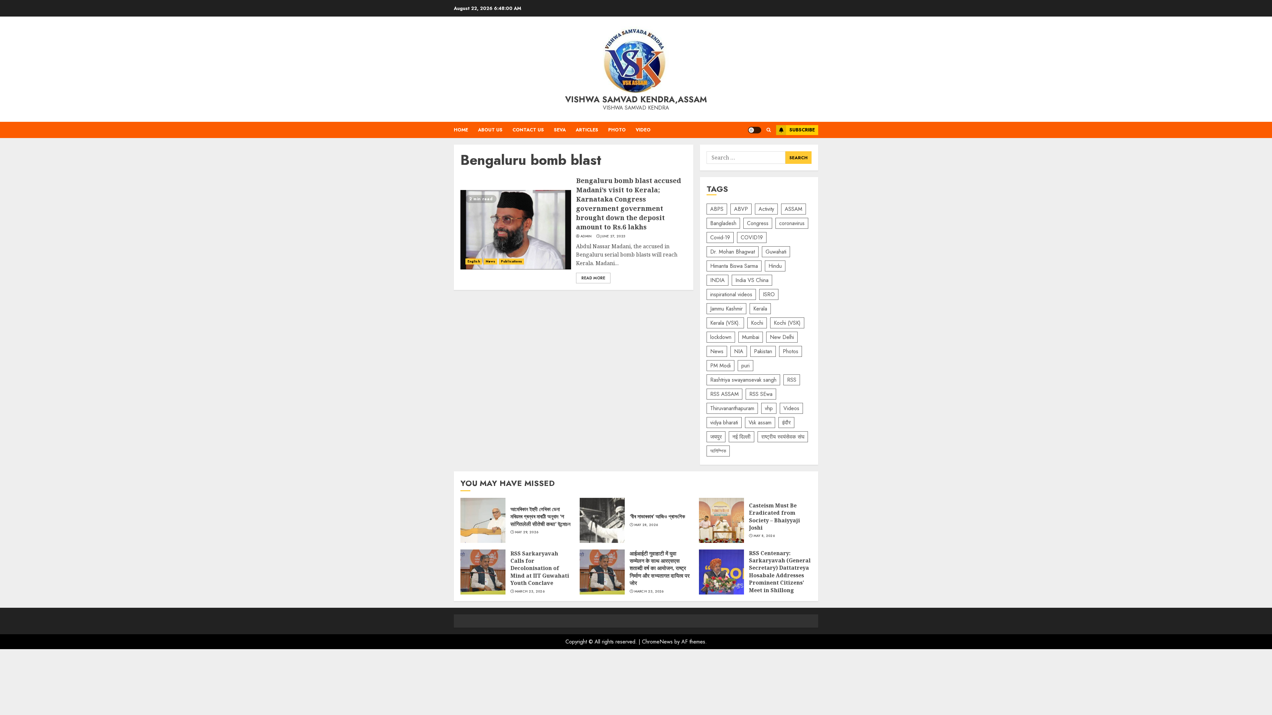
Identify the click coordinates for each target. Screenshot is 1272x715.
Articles (587, 129)
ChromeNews (657, 641)
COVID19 (752, 237)
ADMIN (586, 236)
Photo (617, 129)
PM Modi (720, 365)
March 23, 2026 (530, 591)
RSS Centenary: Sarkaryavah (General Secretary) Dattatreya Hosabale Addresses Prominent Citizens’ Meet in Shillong (721, 572)
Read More (593, 278)
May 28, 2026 (646, 525)
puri (745, 365)
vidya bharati (724, 422)
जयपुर (716, 437)
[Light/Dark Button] (754, 130)
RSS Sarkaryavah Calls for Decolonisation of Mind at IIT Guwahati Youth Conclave (482, 572)
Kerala (760, 308)
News (490, 261)
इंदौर (786, 422)
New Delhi (782, 337)
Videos (791, 408)
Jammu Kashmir (726, 308)
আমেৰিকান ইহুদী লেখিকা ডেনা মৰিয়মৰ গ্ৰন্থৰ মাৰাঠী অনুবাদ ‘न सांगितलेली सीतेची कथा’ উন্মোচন (482, 520)
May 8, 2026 (764, 536)
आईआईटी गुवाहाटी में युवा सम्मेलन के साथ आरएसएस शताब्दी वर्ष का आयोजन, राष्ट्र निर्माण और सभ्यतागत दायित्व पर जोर (602, 572)
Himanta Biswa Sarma (734, 266)
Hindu (775, 266)
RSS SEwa (760, 394)
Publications (511, 261)
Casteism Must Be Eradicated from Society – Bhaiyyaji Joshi (721, 520)
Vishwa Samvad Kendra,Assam (636, 99)
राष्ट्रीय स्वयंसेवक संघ (782, 437)
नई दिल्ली (741, 437)
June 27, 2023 (613, 236)
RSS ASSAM (724, 394)
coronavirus (792, 223)
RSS (791, 380)
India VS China (751, 280)
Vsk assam (760, 422)
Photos (790, 351)
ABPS (716, 209)
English (473, 261)
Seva (560, 129)
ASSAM (793, 209)
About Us (490, 129)
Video (643, 129)
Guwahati (776, 252)
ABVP (741, 209)
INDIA (717, 280)
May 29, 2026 (527, 532)
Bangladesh (723, 223)
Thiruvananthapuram (732, 408)
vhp (769, 408)
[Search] (769, 129)
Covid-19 (720, 237)
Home (461, 129)
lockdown (720, 337)
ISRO (769, 294)
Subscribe (802, 129)
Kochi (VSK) (787, 323)
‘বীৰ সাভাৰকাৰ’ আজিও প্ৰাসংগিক (602, 520)
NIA (738, 351)
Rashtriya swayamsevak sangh (743, 380)
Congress (757, 223)
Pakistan (763, 351)
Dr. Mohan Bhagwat (732, 252)
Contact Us (528, 129)
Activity (766, 209)
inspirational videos (731, 294)
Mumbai (750, 337)
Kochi (757, 323)
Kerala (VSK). (725, 323)
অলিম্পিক (718, 451)
